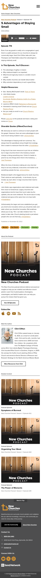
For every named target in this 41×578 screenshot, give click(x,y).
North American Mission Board (17, 574)
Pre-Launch (25, 227)
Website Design (15, 576)
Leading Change (8, 97)
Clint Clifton (5, 31)
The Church (14, 227)
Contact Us (7, 548)
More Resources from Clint (13, 364)
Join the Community (11, 525)
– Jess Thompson (10, 182)
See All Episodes (10, 303)
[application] (24, 38)
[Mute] (31, 38)
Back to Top (20, 500)
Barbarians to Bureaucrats (27, 104)
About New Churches (30, 525)
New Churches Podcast (8, 20)
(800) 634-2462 (9, 536)
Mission (5, 227)
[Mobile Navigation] (38, 6)
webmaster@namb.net (11, 544)
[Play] (12, 38)
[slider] (21, 38)
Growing (34, 227)
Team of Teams (30, 92)
